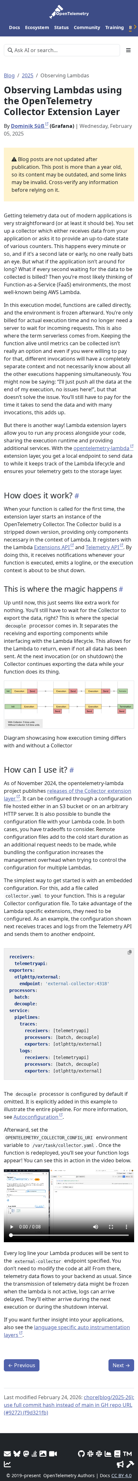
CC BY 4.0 (121, 1475)
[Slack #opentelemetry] (99, 1453)
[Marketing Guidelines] (120, 1464)
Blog (9, 75)
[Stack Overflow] (34, 1453)
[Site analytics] (7, 1464)
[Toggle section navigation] (128, 50)
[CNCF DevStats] (108, 1453)
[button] (69, 705)
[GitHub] (81, 1453)
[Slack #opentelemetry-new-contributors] (90, 1453)
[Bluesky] (17, 1453)
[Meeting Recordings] (53, 1453)
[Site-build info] (130, 1464)
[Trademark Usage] (127, 1453)
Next (121, 1365)
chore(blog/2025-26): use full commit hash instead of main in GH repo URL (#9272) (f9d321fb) (69, 1405)
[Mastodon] (26, 1453)
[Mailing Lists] (7, 1453)
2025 (27, 75)
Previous (21, 1365)
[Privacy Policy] (117, 1453)
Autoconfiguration (35, 1116)
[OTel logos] (43, 1453)
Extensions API (52, 547)
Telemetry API (102, 547)
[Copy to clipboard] (129, 952)
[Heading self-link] (76, 496)
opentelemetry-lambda (101, 448)
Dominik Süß (27, 125)
